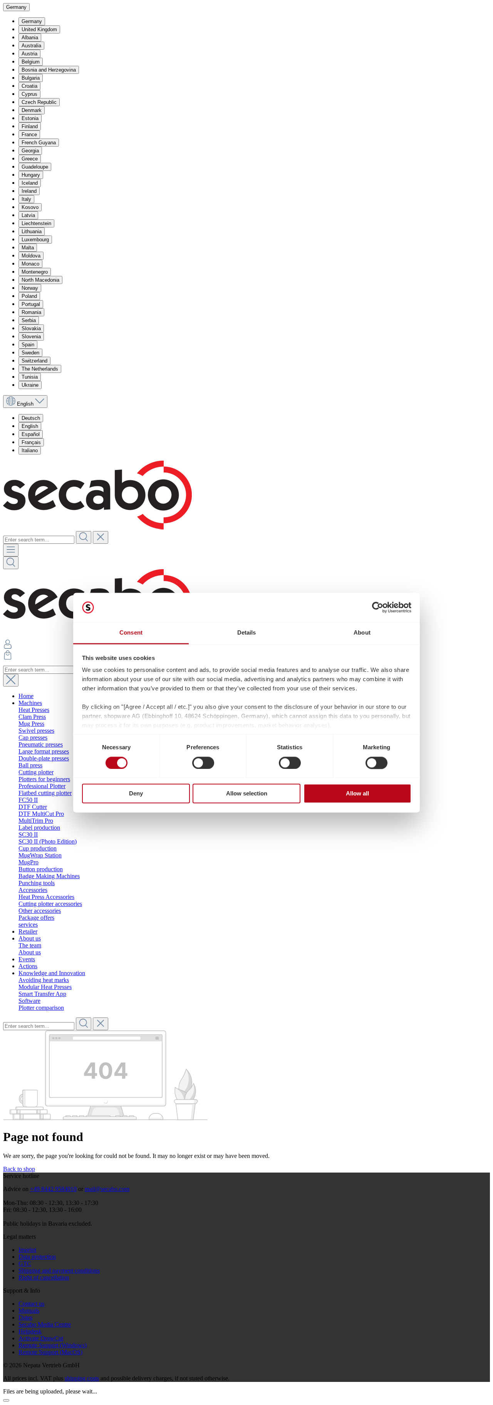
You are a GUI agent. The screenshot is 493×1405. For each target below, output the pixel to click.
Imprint (27, 1249)
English (30, 426)
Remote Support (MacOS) (50, 1352)
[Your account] (7, 646)
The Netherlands (40, 369)
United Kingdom (39, 29)
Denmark (32, 110)
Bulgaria (31, 78)
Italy (26, 199)
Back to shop (19, 1169)
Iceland (30, 183)
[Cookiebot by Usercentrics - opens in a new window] (377, 607)
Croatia (29, 86)
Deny (136, 793)
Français (31, 442)
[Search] (83, 537)
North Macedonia (40, 280)
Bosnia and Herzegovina (49, 70)
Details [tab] (246, 633)
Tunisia (30, 377)
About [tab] (362, 633)
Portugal (31, 304)
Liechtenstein (36, 223)
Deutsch (31, 418)
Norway (30, 288)
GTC (24, 1263)
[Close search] (10, 680)
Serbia (29, 320)
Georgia (30, 151)
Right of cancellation (43, 1277)
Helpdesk (30, 1331)
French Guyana (39, 142)
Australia (31, 45)
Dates (25, 1317)
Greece (30, 159)
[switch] (203, 763)
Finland (30, 126)
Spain (28, 344)
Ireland (29, 191)
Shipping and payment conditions (59, 1270)
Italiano (30, 450)
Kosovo (30, 207)
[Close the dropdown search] (100, 537)
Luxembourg (35, 239)
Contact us (31, 1303)
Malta (28, 248)
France (29, 134)
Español (31, 434)
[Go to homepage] (97, 527)
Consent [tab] (131, 633)
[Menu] (10, 550)
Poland (29, 296)
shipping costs (82, 1378)
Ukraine (30, 385)
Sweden (30, 353)
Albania (30, 37)
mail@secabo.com (107, 1189)
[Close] (6, 1400)
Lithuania (32, 231)
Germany (32, 21)
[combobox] (38, 540)
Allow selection (246, 793)
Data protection (37, 1256)
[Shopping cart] (7, 657)
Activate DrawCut (40, 1338)
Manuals (28, 1310)
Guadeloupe (35, 167)
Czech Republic (39, 102)
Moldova (31, 256)
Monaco (30, 264)
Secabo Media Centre (44, 1324)
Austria (29, 54)
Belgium (31, 62)
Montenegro (35, 272)
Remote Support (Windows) (52, 1345)
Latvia (28, 215)
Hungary (31, 175)
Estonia (30, 118)
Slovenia (31, 336)
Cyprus (29, 94)
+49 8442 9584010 (53, 1189)
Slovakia (31, 328)
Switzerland (34, 361)
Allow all (357, 793)
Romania (31, 312)
